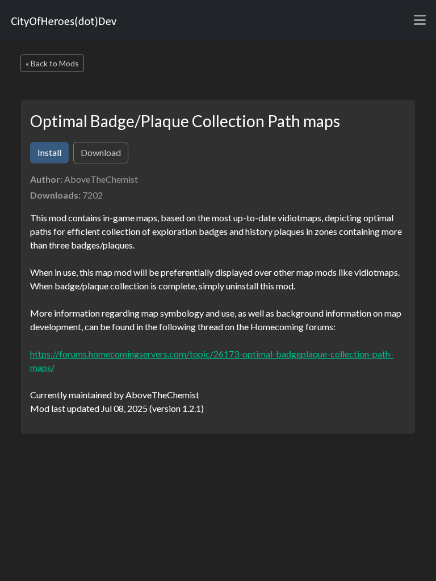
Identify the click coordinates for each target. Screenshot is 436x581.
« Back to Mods (52, 63)
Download (101, 152)
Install (49, 152)
